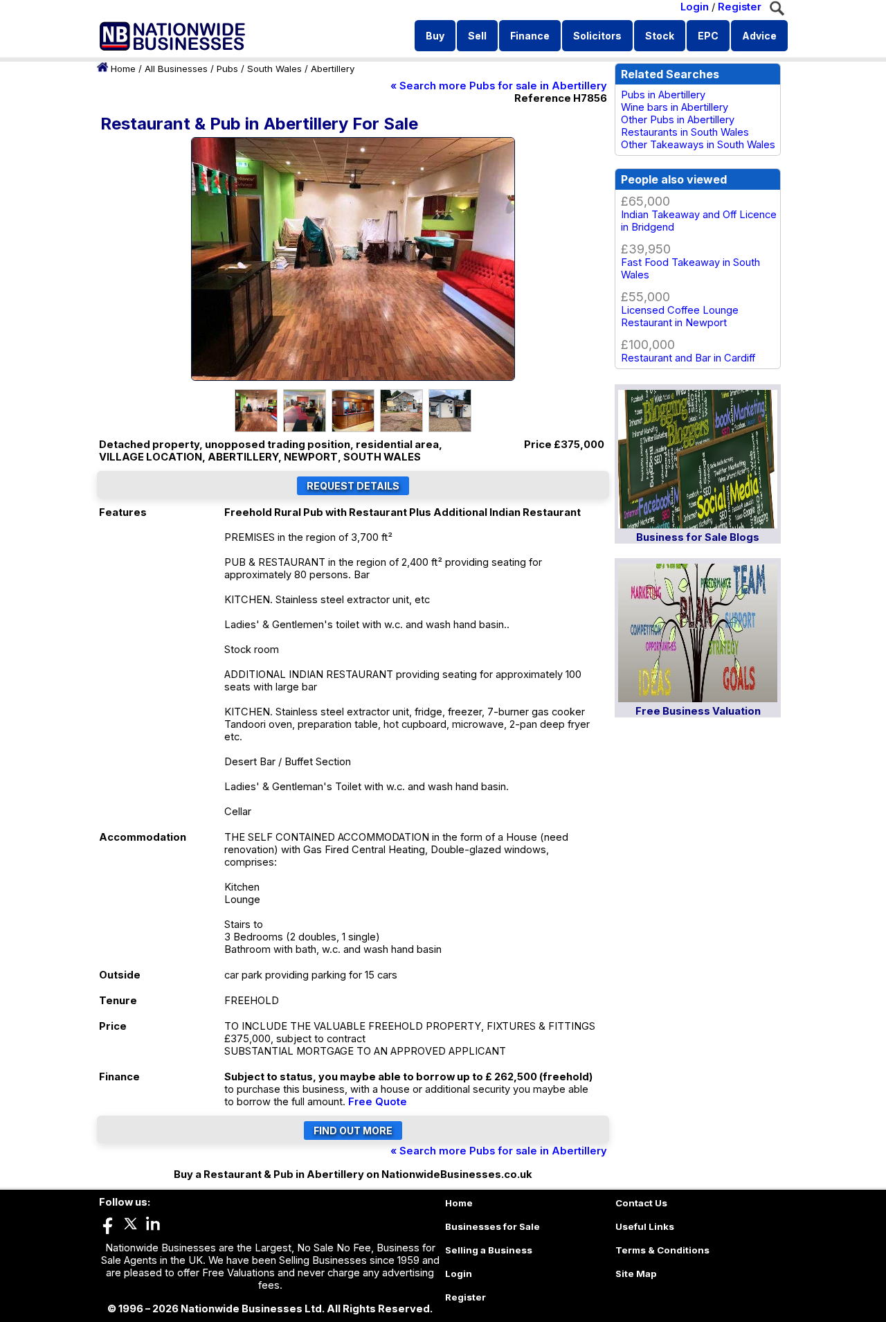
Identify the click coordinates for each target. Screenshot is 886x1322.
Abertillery (332, 68)
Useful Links (644, 1226)
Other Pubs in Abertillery (677, 120)
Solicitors (597, 36)
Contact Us (641, 1202)
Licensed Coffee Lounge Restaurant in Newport (680, 316)
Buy (435, 36)
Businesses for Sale (492, 1226)
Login (694, 7)
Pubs (227, 68)
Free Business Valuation (698, 711)
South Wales (274, 68)
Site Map (636, 1273)
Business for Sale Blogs (697, 537)
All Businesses (176, 68)
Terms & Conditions (662, 1250)
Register (739, 7)
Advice (759, 36)
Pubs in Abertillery (663, 95)
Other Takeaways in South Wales (698, 145)
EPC (708, 36)
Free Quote (377, 1102)
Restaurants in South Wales (685, 132)
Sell (477, 36)
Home (123, 68)
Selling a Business (488, 1250)
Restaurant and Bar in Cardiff (688, 358)
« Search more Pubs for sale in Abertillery (498, 86)
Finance (530, 36)
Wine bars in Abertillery (674, 107)
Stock (659, 36)
